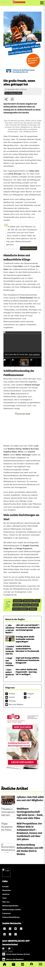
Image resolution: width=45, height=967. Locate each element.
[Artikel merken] (12, 99)
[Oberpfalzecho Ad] (19, 2)
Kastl (37, 601)
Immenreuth (28, 601)
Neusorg (34, 605)
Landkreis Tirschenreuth (8, 604)
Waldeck (33, 609)
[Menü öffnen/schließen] (42, 2)
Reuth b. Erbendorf (20, 609)
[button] (40, 964)
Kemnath (17, 605)
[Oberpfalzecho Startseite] (5, 2)
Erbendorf (17, 601)
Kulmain (26, 605)
